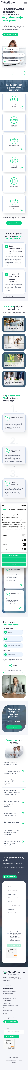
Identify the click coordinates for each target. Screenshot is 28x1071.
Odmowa (14, 564)
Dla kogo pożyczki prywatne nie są (11, 1008)
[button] (14, 764)
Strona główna (7, 985)
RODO (20, 1060)
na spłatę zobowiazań (8, 993)
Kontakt (5, 1013)
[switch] (24, 540)
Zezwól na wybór (14, 560)
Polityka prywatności (11, 1060)
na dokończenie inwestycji (9, 998)
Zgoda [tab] (4, 509)
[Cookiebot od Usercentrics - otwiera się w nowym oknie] (20, 505)
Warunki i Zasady (7, 1003)
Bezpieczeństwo (7, 1010)
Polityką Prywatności (15, 940)
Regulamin (14, 1062)
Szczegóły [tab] (12, 509)
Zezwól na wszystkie (14, 555)
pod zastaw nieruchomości (9, 991)
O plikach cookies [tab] (21, 509)
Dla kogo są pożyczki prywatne (10, 1005)
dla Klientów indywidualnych (10, 996)
